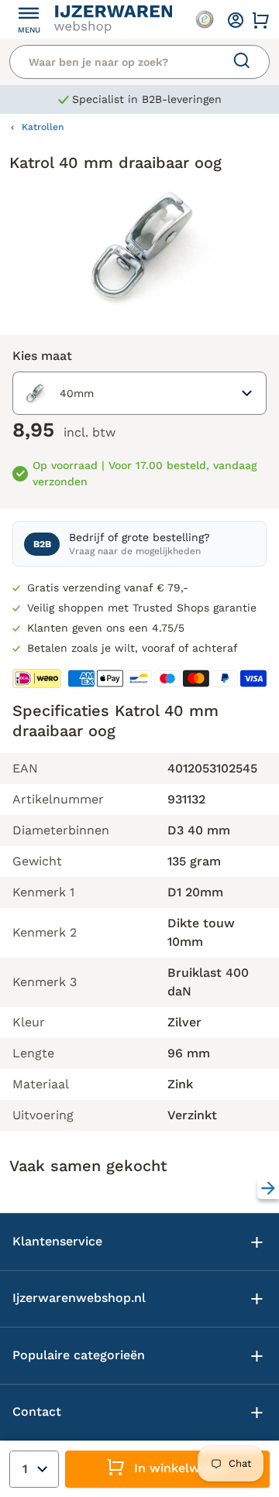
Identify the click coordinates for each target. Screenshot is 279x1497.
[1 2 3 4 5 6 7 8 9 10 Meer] (34, 1469)
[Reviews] (204, 19)
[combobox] (139, 393)
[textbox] (56, 393)
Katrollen (43, 127)
